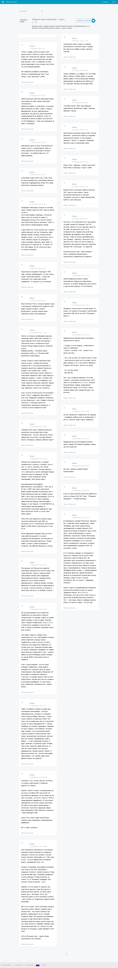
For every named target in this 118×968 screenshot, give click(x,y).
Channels (105, 2)
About (114, 2)
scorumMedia (83, 382)
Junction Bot (19, 965)
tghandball (48, 622)
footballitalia (83, 592)
